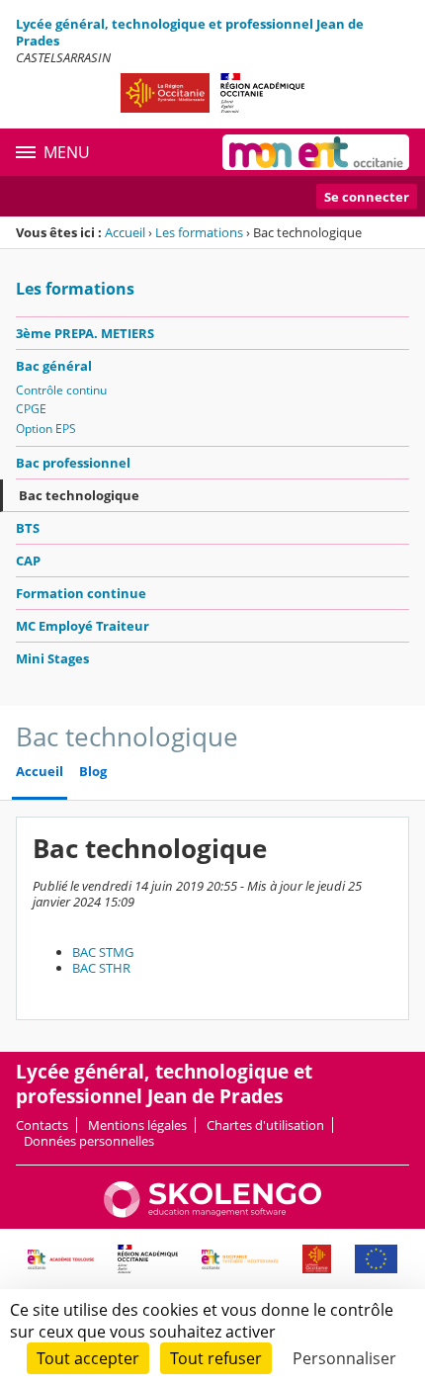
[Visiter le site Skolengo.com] (212, 1213)
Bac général (54, 366)
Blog (93, 771)
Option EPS (46, 428)
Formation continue (81, 593)
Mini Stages (52, 658)
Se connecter (366, 197)
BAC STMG (102, 952)
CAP (28, 560)
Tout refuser (216, 1358)
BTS (28, 528)
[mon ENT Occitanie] (315, 152)
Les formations (199, 232)
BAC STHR (101, 968)
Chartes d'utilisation (265, 1125)
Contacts (42, 1125)
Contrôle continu (61, 390)
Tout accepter (88, 1358)
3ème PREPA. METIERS (85, 333)
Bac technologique (79, 495)
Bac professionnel (73, 463)
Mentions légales (137, 1125)
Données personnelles (89, 1141)
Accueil (125, 232)
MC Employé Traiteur (82, 626)
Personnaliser (344, 1358)
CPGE (31, 408)
